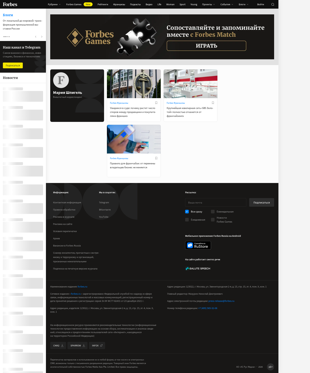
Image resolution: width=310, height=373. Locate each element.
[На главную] (10, 4)
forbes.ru (82, 286)
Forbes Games (78, 4)
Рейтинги (103, 4)
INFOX (95, 345)
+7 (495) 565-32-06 (207, 308)
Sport (182, 4)
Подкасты (135, 4)
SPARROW (76, 345)
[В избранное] (156, 103)
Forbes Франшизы (119, 102)
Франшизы (119, 4)
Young (194, 4)
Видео (149, 4)
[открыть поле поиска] (273, 4)
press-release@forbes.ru (221, 301)
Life (159, 4)
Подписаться (261, 202)
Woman (170, 4)
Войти (260, 4)
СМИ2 (56, 345)
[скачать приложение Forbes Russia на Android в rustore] (198, 245)
